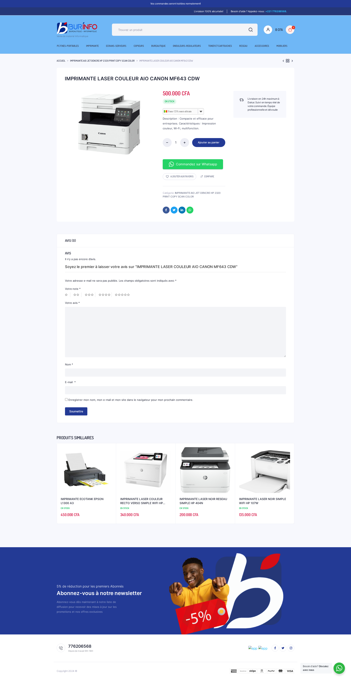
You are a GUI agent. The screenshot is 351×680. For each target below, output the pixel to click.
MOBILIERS (281, 45)
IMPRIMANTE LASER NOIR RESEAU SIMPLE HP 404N (203, 501)
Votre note (73, 288)
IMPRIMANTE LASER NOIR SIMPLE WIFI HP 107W (262, 501)
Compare (209, 176)
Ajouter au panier (208, 142)
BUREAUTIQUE (158, 45)
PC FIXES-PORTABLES (68, 45)
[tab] (70, 240)
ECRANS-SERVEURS (116, 45)
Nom (69, 364)
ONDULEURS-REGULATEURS (187, 45)
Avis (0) (70, 241)
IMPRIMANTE (92, 45)
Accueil (61, 60)
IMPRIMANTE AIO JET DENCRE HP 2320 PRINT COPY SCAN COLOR (102, 60)
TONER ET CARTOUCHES (220, 45)
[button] (179, 176)
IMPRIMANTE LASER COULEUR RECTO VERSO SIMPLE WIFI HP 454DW (141, 501)
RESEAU (243, 45)
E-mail (70, 382)
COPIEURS (139, 45)
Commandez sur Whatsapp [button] (196, 164)
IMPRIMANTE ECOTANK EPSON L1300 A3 (82, 501)
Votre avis (72, 302)
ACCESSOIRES (262, 45)
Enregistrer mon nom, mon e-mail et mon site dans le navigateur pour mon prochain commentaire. (130, 399)
